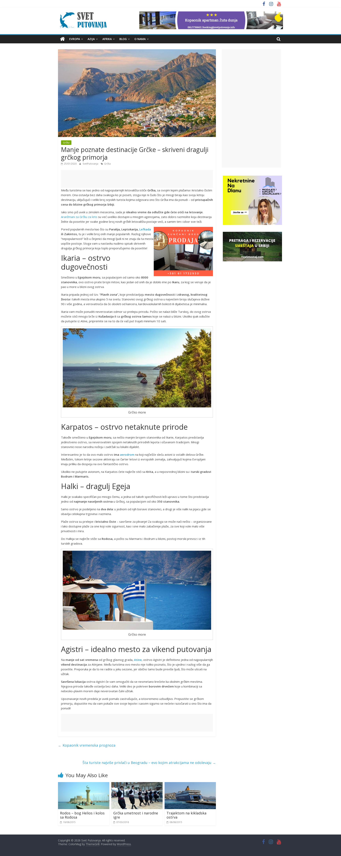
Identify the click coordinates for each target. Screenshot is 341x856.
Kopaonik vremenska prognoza (86, 745)
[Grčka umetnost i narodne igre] (137, 784)
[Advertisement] (137, 179)
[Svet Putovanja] (62, 39)
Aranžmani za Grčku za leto (79, 217)
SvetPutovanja (91, 163)
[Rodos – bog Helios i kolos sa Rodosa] (83, 784)
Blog (123, 39)
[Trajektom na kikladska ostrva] (190, 784)
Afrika (107, 39)
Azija (91, 39)
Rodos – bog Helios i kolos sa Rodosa (82, 815)
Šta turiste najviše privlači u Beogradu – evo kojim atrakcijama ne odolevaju (149, 762)
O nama (140, 39)
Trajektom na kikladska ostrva (186, 815)
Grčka (66, 142)
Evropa (74, 39)
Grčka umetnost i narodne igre (135, 815)
